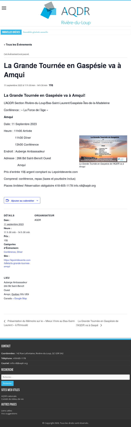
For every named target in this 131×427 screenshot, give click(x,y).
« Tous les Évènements (18, 44)
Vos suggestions (9, 413)
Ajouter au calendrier (22, 200)
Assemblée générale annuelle (35, 32)
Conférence (10, 251)
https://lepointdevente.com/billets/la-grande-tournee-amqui (17, 263)
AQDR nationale (9, 396)
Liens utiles (6, 410)
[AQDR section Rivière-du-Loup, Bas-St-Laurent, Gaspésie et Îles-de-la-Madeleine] (65, 13)
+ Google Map (19, 298)
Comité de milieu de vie (12, 399)
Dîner (20, 251)
